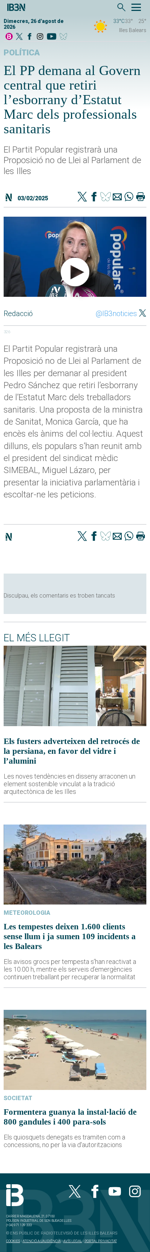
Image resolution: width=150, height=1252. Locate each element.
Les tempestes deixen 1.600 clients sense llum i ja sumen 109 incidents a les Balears (70, 936)
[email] (117, 197)
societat (18, 1098)
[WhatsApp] (129, 197)
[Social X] (19, 37)
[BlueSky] (65, 37)
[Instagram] (40, 37)
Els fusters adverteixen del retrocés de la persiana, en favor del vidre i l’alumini (72, 750)
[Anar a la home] (9, 37)
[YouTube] (51, 37)
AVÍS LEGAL (72, 1241)
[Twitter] (82, 197)
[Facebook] (29, 37)
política (22, 53)
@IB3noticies (116, 313)
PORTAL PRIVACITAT (100, 1241)
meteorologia (27, 912)
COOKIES (13, 1241)
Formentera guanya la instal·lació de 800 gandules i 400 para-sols (70, 1116)
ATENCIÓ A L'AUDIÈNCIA (42, 1241)
